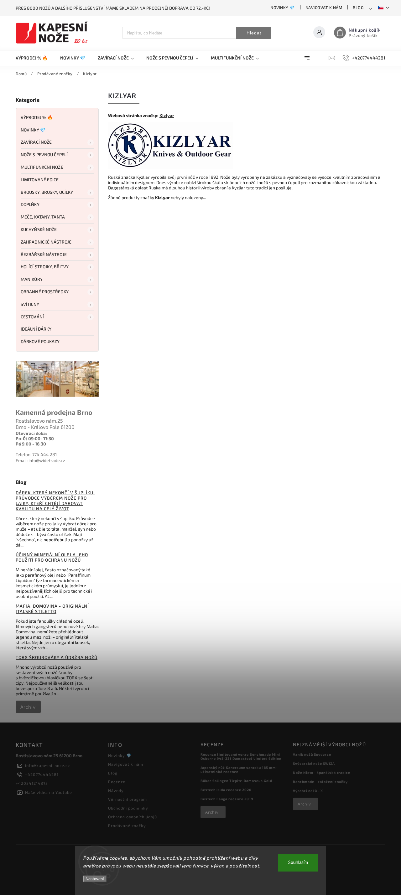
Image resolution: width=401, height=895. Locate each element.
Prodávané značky (127, 825)
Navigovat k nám (323, 7)
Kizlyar (166, 115)
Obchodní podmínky (128, 807)
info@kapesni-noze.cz (47, 765)
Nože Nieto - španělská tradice (321, 772)
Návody (116, 790)
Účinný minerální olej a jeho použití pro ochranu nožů (52, 557)
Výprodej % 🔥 (37, 117)
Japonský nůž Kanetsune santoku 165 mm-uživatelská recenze (239, 769)
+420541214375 (32, 783)
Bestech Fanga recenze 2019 (226, 799)
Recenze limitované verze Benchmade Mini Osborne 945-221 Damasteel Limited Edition (240, 756)
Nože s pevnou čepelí (44, 154)
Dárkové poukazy (40, 341)
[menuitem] (35, 58)
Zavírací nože (36, 142)
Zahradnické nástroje (46, 241)
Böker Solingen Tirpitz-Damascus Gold (236, 781)
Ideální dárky (36, 329)
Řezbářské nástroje (44, 254)
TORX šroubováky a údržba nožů (56, 657)
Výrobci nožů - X (308, 791)
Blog (358, 7)
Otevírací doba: (31, 433)
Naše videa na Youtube (48, 792)
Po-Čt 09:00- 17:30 (35, 438)
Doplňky (30, 204)
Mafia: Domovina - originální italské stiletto (52, 608)
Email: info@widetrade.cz (40, 460)
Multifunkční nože (42, 167)
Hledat (254, 32)
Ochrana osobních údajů (132, 816)
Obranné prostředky (45, 291)
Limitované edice (40, 179)
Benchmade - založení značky (320, 781)
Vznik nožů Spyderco (312, 754)
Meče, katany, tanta (43, 216)
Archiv (28, 707)
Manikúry (32, 279)
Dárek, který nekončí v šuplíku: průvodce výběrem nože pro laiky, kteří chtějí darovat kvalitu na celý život (55, 500)
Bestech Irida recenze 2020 (226, 790)
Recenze (116, 781)
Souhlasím (298, 862)
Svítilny (30, 304)
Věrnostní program (127, 799)
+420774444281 (42, 774)
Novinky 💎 (282, 7)
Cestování (32, 316)
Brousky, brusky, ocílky (47, 192)
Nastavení (95, 879)
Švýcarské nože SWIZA (314, 763)
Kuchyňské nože (39, 229)
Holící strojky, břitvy (45, 266)
